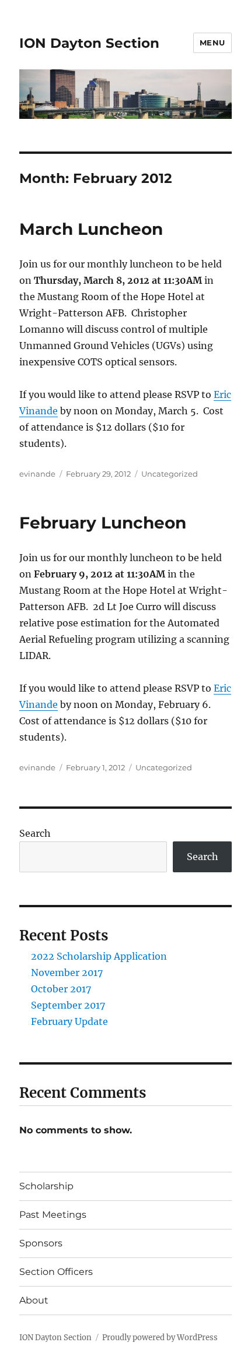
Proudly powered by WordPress (160, 1338)
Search (35, 833)
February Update (69, 1021)
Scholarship (46, 1186)
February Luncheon (102, 523)
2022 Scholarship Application (99, 956)
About (33, 1300)
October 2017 (61, 989)
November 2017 (67, 972)
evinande (37, 473)
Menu (212, 42)
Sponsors (40, 1243)
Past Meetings (52, 1214)
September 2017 (68, 1005)
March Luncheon (91, 229)
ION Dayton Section (89, 43)
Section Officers (56, 1271)
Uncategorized (169, 473)
